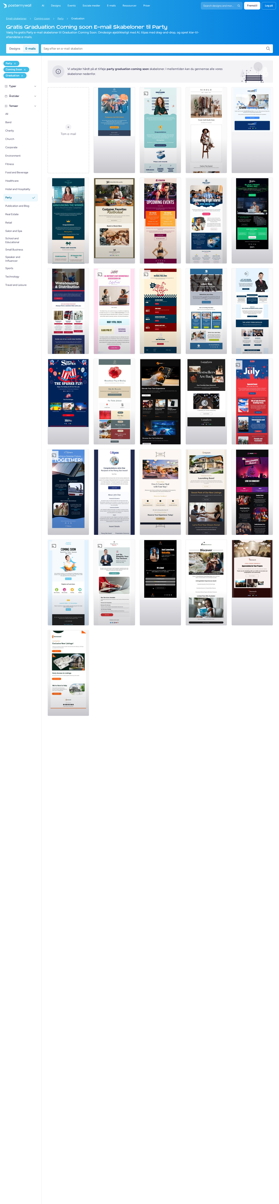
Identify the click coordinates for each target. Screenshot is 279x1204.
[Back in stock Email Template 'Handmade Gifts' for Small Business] (114, 221)
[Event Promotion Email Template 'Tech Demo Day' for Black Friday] (252, 221)
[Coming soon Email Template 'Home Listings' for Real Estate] (68, 673)
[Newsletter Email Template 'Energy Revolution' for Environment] (68, 492)
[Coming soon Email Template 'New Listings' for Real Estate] (206, 492)
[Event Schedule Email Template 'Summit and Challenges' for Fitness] (160, 221)
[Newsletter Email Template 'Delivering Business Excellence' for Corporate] (252, 311)
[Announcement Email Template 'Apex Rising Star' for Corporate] (114, 492)
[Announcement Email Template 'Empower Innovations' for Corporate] (160, 130)
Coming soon (42, 18)
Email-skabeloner (16, 18)
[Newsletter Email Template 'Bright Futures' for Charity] (206, 221)
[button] (35, 86)
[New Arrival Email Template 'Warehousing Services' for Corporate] (68, 311)
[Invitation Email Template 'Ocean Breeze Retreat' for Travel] (206, 582)
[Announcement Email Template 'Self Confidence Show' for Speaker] (160, 582)
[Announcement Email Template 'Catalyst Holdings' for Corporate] (68, 221)
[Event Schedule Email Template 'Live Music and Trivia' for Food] (160, 311)
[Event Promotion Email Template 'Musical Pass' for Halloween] (252, 492)
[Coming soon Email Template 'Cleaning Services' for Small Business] (68, 582)
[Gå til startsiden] (15, 6)
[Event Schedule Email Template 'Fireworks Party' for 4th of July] (252, 402)
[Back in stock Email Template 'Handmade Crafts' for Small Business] (206, 402)
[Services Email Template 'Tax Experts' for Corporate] (114, 582)
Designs (14, 48)
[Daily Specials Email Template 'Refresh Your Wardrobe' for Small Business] (206, 130)
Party (61, 18)
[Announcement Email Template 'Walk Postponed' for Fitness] (114, 130)
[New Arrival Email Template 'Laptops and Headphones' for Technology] (160, 402)
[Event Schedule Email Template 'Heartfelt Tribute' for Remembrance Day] (114, 402)
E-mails (30, 48)
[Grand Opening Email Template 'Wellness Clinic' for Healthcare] (252, 130)
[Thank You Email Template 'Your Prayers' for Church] (252, 582)
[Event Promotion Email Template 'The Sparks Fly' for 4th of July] (68, 402)
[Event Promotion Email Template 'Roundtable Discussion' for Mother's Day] (114, 311)
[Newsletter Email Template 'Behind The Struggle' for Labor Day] (206, 311)
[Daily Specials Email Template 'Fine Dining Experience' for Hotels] (160, 492)
